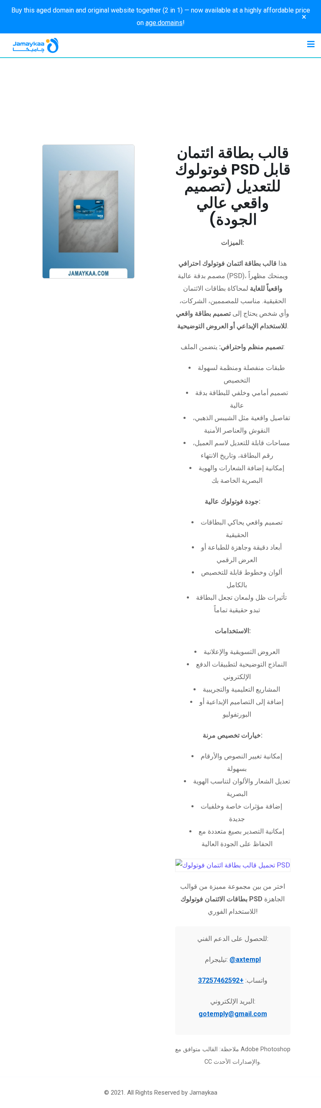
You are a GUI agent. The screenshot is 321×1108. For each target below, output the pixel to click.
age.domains (164, 23)
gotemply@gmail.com (233, 1014)
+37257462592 (221, 980)
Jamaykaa (203, 1092)
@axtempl (245, 959)
